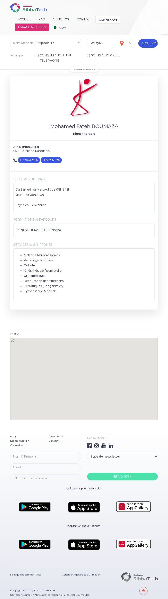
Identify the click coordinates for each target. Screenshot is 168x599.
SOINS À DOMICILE (105, 55)
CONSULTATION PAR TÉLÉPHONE (55, 58)
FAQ (42, 19)
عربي (62, 27)
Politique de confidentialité (25, 574)
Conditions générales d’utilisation (81, 574)
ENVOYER (122, 476)
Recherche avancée (83, 69)
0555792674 (51, 160)
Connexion (108, 19)
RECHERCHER (149, 43)
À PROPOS (61, 19)
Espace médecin (32, 27)
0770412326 (29, 160)
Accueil (24, 19)
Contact (84, 19)
